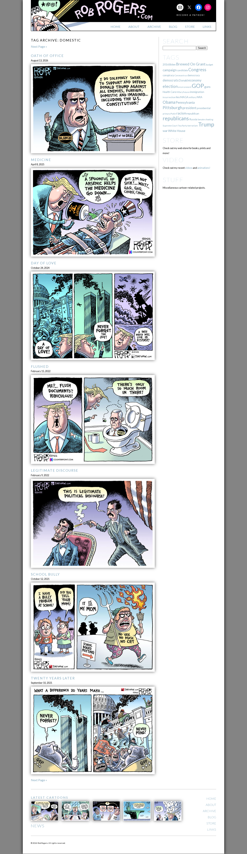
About (134, 26)
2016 (166, 64)
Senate (201, 119)
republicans (176, 118)
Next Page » (39, 46)
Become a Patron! (191, 15)
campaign (170, 70)
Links (207, 26)
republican (193, 113)
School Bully (45, 574)
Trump (206, 124)
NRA (199, 97)
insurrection (169, 97)
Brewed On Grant (191, 64)
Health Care (169, 91)
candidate (182, 70)
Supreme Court (170, 125)
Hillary (179, 92)
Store (190, 26)
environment (184, 87)
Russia (193, 119)
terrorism (193, 125)
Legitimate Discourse (54, 470)
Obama (169, 102)
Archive (154, 26)
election (170, 86)
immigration (197, 91)
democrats (170, 80)
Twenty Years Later (53, 678)
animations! (203, 167)
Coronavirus (180, 75)
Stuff (173, 179)
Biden (172, 64)
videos (188, 167)
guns (207, 86)
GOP (198, 85)
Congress (197, 69)
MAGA (184, 97)
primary (166, 113)
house (186, 92)
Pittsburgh (172, 107)
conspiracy (168, 75)
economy (194, 80)
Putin (173, 113)
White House (176, 130)
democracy (193, 75)
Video (173, 160)
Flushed (40, 367)
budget (209, 64)
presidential (204, 108)
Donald (183, 80)
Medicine (41, 160)
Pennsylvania (185, 102)
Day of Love (44, 263)
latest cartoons (49, 797)
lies (178, 97)
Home (115, 26)
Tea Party (182, 125)
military (192, 97)
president (189, 108)
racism (181, 113)
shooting (209, 119)
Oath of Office (47, 56)
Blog (173, 26)
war (165, 130)
